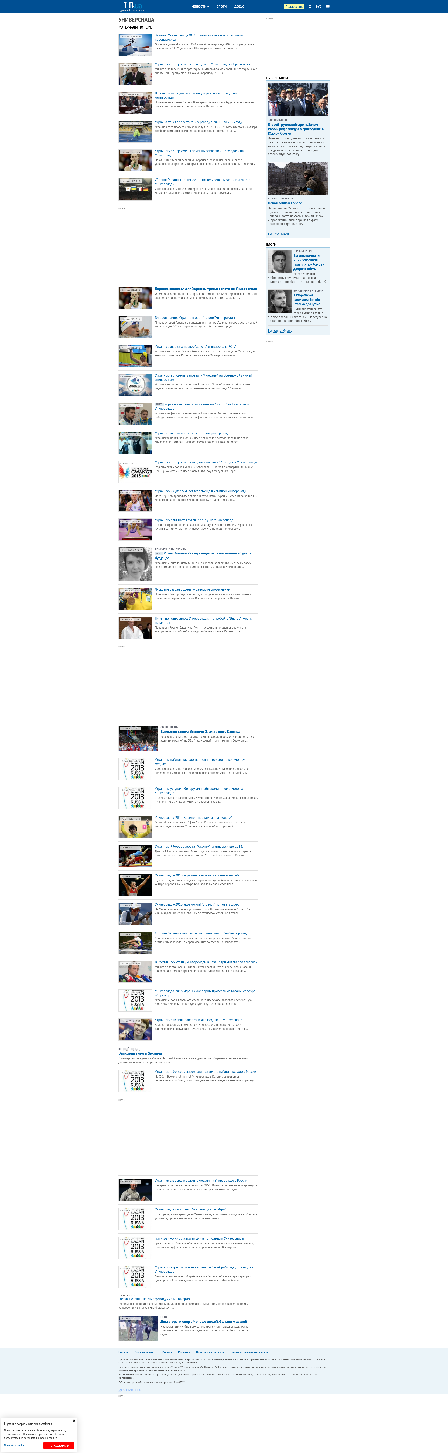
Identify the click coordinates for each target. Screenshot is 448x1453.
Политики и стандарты (210, 1352)
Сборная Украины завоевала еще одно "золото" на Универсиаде (201, 933)
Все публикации (278, 234)
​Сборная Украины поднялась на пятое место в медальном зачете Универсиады (202, 181)
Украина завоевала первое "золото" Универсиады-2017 (195, 346)
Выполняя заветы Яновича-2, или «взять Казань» (200, 731)
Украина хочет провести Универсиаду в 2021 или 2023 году (198, 122)
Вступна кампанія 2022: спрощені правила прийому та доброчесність (308, 262)
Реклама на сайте (145, 1352)
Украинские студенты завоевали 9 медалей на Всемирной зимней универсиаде (203, 377)
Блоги (222, 6)
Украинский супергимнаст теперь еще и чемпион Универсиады (201, 491)
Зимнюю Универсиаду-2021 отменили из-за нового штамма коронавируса (199, 37)
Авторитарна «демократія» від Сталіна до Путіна (306, 299)
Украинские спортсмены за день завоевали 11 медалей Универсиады (206, 462)
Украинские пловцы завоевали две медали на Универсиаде (198, 1019)
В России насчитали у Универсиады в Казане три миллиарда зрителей (206, 962)
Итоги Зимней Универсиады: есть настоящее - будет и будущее (203, 555)
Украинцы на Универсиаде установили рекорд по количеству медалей (199, 761)
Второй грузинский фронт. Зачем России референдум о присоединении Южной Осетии (297, 129)
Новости (199, 6)
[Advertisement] (169, 245)
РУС (318, 6)
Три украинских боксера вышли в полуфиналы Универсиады (199, 1238)
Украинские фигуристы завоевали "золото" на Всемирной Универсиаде (202, 406)
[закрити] (74, 1420)
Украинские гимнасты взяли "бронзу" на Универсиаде (194, 520)
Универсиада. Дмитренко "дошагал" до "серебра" (190, 1209)
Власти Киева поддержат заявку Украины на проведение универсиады (197, 95)
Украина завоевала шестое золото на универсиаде (192, 433)
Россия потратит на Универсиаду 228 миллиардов (154, 1299)
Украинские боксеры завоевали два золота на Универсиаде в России (205, 1071)
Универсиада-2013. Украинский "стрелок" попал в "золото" (197, 904)
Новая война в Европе (285, 203)
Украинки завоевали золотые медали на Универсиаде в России (201, 1180)
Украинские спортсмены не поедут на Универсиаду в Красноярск (202, 64)
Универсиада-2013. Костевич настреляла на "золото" (193, 817)
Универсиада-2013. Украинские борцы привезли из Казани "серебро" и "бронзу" (205, 993)
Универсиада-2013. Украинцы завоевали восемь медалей (197, 875)
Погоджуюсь (59, 1445)
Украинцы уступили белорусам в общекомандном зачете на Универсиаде (199, 790)
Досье (239, 6)
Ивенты (167, 1352)
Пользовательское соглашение (250, 1352)
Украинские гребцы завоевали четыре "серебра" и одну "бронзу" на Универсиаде (204, 1269)
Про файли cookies (15, 1445)
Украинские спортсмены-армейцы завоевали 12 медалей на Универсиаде (199, 153)
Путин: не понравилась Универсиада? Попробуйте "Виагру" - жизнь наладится (203, 620)
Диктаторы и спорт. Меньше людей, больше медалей (203, 1321)
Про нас (123, 1352)
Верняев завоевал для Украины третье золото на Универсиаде (206, 288)
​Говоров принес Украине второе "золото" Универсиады (195, 317)
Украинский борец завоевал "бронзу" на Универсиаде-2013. (199, 846)
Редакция (184, 1352)
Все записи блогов (280, 330)
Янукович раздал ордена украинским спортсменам (192, 589)
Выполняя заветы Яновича (140, 1053)
